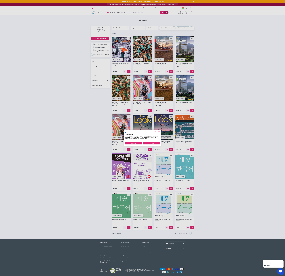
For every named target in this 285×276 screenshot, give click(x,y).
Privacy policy (157, 131)
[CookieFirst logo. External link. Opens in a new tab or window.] (125, 132)
